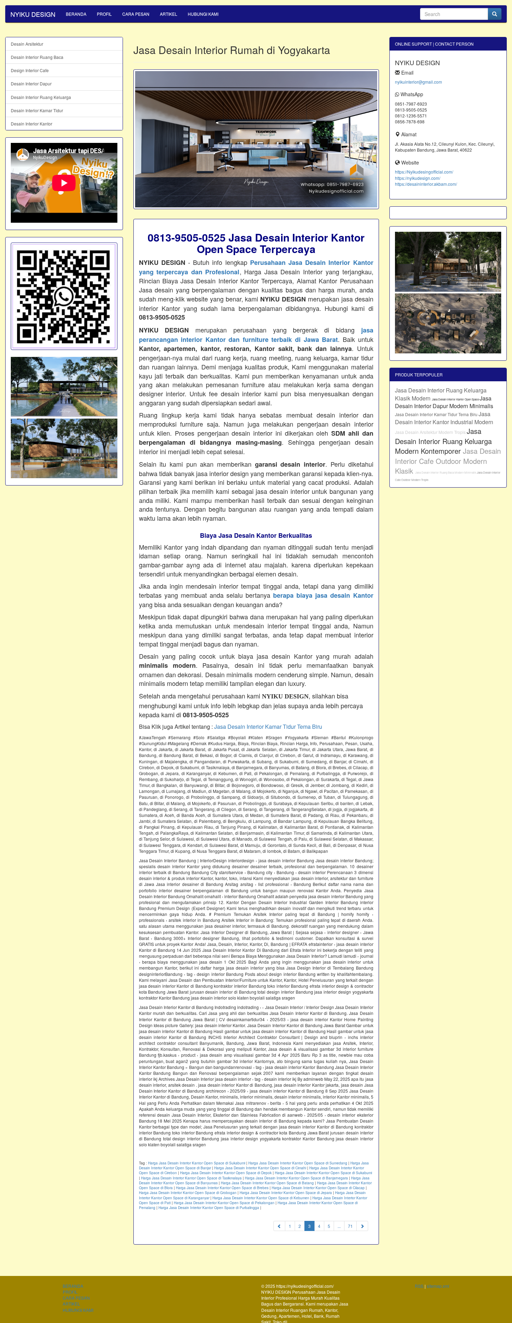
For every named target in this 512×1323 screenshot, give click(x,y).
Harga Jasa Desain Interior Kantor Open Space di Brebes (222, 1187)
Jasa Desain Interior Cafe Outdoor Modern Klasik (448, 461)
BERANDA (76, 14)
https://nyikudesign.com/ (417, 178)
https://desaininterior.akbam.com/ (426, 184)
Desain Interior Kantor (31, 124)
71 (350, 1226)
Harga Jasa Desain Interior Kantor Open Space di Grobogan (187, 1192)
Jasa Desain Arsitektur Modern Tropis (431, 432)
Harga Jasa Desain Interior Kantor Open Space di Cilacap (318, 1187)
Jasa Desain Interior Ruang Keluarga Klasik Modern (441, 394)
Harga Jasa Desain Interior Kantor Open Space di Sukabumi (196, 1163)
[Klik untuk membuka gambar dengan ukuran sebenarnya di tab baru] (256, 139)
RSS (419, 1286)
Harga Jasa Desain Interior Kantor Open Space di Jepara (286, 1192)
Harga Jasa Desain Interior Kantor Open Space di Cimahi (260, 1167)
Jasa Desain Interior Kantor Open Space (456, 399)
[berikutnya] (362, 1226)
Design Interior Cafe (30, 70)
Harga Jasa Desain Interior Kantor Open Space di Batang (267, 1182)
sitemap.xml (438, 1286)
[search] (495, 14)
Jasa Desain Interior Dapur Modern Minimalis (444, 402)
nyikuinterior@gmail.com (418, 82)
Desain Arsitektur (27, 44)
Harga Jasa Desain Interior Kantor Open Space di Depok (226, 1172)
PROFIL (104, 14)
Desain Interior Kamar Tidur (37, 110)
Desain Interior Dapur (31, 83)
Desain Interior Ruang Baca (37, 57)
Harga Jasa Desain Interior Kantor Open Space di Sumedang (297, 1163)
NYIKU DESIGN (32, 13)
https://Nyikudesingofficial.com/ (424, 172)
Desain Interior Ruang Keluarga (41, 97)
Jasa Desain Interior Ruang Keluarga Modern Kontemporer (443, 441)
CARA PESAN (135, 14)
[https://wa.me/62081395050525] (64, 296)
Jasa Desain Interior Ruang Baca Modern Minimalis (446, 472)
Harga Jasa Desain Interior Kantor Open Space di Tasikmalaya (191, 1178)
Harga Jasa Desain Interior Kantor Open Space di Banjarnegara (296, 1178)
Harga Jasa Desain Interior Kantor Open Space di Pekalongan (224, 1202)
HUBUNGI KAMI (203, 14)
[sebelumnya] (279, 1226)
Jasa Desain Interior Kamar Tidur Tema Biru (268, 726)
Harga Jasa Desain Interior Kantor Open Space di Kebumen (260, 1197)
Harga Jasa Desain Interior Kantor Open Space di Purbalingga (208, 1207)
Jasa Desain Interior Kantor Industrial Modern (444, 418)
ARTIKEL (168, 14)
